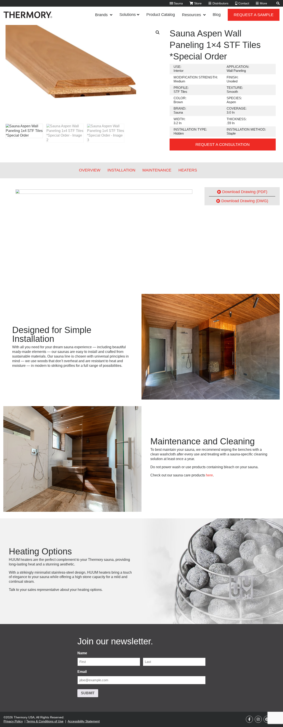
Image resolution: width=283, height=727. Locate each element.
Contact (243, 3)
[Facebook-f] (249, 719)
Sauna (178, 3)
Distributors (220, 3)
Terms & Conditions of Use (44, 721)
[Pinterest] (267, 719)
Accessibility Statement (84, 721)
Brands (101, 15)
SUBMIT (88, 693)
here (209, 475)
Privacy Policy (13, 721)
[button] (158, 32)
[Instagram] (258, 719)
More (263, 3)
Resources (191, 15)
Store (198, 3)
